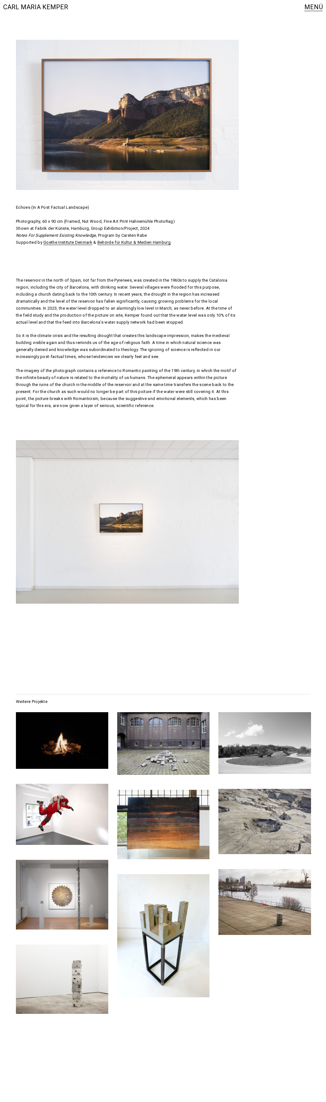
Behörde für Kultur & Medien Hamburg (134, 242)
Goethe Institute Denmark (67, 242)
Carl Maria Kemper (35, 7)
